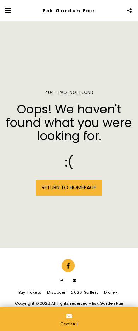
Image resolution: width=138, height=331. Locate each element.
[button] (8, 10)
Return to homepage (69, 187)
